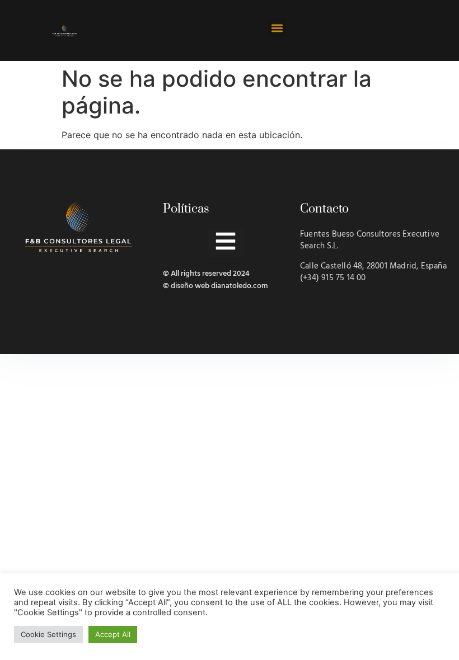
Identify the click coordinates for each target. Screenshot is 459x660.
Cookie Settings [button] (48, 634)
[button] (277, 27)
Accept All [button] (112, 634)
